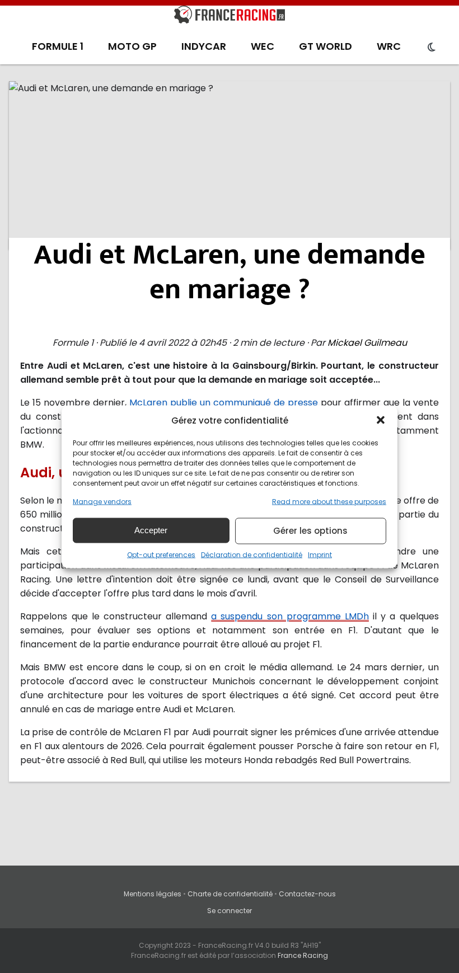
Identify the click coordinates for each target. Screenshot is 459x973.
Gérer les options (310, 531)
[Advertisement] (230, 165)
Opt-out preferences (161, 554)
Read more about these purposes (329, 501)
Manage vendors (102, 501)
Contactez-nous (307, 894)
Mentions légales (152, 894)
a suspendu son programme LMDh (290, 616)
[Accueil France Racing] (229, 17)
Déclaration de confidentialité (251, 554)
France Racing (303, 955)
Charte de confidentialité (230, 894)
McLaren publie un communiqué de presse (223, 402)
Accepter (150, 530)
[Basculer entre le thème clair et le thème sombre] (431, 47)
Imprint (320, 554)
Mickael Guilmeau (367, 342)
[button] (380, 420)
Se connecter (229, 910)
